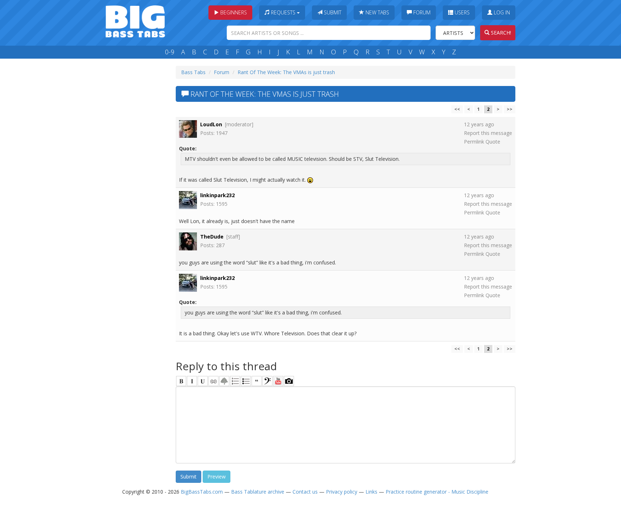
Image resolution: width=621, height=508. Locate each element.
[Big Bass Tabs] (135, 20)
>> (509, 109)
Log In (501, 12)
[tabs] (267, 381)
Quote (493, 141)
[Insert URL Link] (213, 381)
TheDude (212, 236)
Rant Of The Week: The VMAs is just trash (286, 72)
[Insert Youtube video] (278, 381)
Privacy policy (341, 491)
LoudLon (211, 124)
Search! (500, 32)
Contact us (305, 491)
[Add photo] (289, 381)
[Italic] (192, 381)
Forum (421, 12)
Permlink (474, 141)
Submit (331, 12)
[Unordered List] (246, 381)
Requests (283, 12)
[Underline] (203, 381)
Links (371, 491)
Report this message (488, 133)
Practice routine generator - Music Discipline (437, 491)
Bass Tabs (193, 72)
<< (457, 109)
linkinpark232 (217, 195)
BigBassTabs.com (202, 491)
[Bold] (181, 381)
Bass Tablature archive (257, 491)
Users (461, 12)
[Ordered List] (235, 381)
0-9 (169, 51)
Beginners (233, 12)
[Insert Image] (224, 381)
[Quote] (257, 381)
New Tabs (376, 12)
